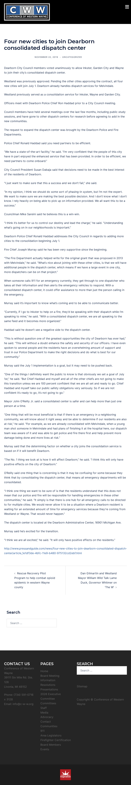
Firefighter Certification (55, 740)
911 (42, 730)
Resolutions (47, 684)
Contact (45, 721)
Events (44, 749)
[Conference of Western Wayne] (27, 11)
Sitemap (82, 686)
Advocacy (46, 717)
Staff (43, 708)
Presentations (49, 689)
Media (44, 712)
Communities (48, 726)
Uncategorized (72, 57)
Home (44, 671)
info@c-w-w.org (23, 704)
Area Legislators (50, 735)
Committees (48, 703)
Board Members (50, 744)
